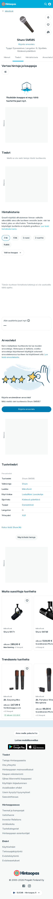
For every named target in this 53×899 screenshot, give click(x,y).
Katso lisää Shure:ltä (11, 527)
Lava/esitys (38, 494)
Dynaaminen (28, 505)
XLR (24, 515)
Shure (25, 483)
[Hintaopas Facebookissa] (23, 885)
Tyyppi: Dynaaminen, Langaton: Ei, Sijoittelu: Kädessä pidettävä (26, 49)
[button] (48, 17)
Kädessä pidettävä (31, 499)
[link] (17, 623)
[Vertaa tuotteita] (48, 32)
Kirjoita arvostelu (26, 44)
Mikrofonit (9, 11)
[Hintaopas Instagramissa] (29, 885)
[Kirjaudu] (49, 4)
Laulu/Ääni (27, 494)
